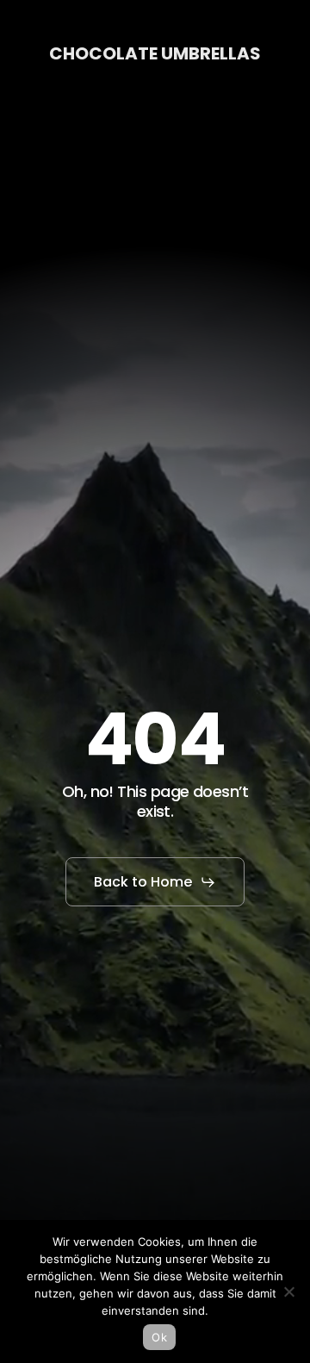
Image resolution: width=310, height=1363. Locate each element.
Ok (159, 1337)
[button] (155, 882)
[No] (288, 1291)
